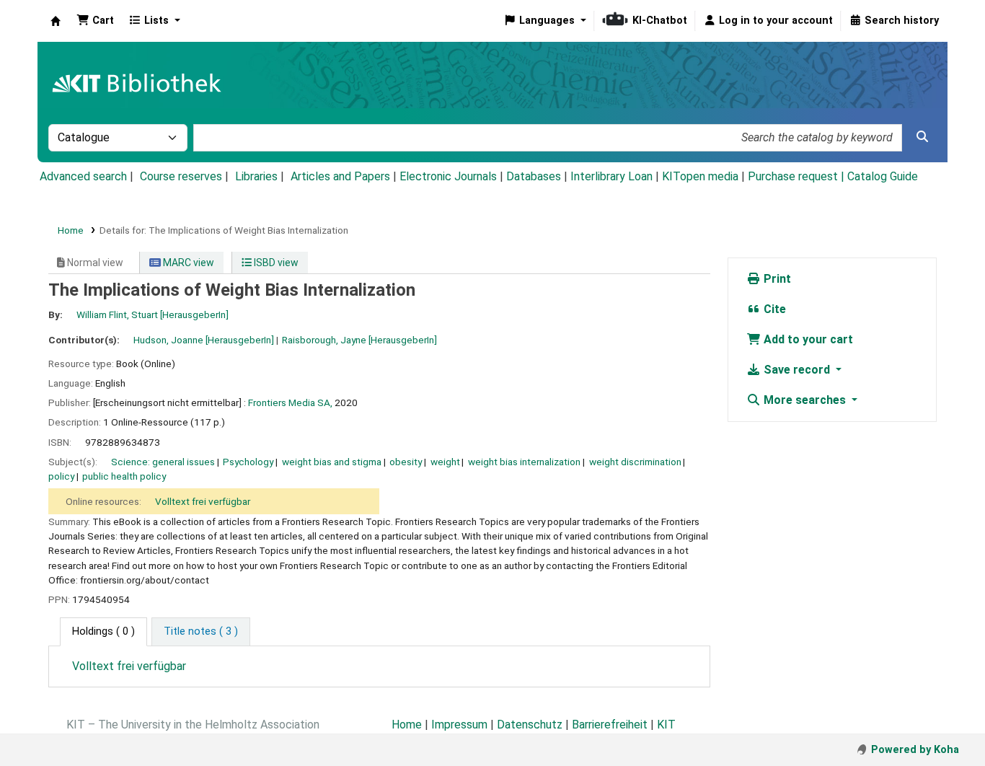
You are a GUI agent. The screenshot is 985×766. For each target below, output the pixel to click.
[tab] (200, 631)
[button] (95, 21)
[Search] (922, 137)
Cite (773, 309)
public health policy (124, 476)
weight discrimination (635, 461)
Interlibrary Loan (611, 176)
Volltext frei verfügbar (202, 501)
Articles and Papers (340, 176)
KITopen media (700, 176)
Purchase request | (797, 176)
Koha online (55, 21)
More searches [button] (805, 400)
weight (445, 461)
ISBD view (275, 262)
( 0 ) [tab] (103, 631)
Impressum (459, 724)
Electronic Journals (448, 176)
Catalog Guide (882, 176)
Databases (533, 176)
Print (776, 279)
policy (61, 476)
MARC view (187, 262)
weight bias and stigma (331, 461)
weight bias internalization (524, 461)
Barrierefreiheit (610, 724)
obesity (405, 461)
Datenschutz (529, 724)
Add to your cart (807, 339)
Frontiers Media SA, (290, 402)
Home (71, 230)
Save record (797, 370)
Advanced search (83, 176)
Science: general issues (163, 461)
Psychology (248, 461)
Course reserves (181, 176)
